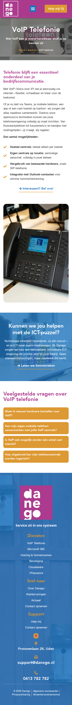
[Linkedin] (36, 635)
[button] (33, 9)
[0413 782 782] (36, 672)
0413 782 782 (36, 678)
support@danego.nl (36, 662)
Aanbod (32, 50)
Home (22, 50)
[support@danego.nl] (36, 656)
